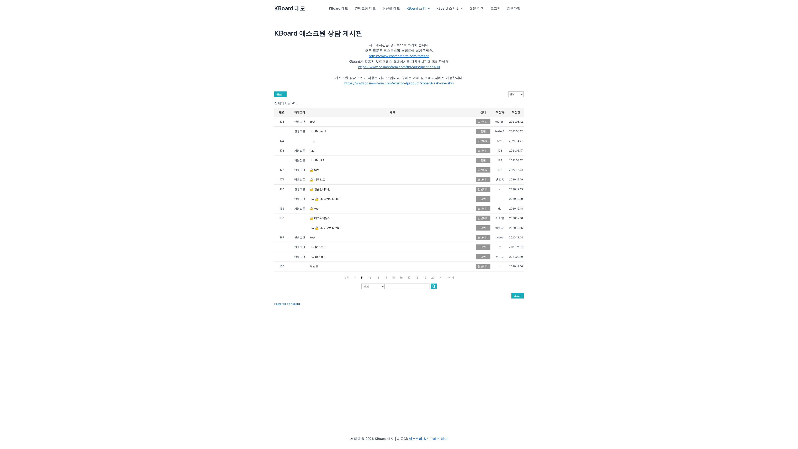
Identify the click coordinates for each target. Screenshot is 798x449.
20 (433, 277)
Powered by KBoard (287, 303)
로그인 (495, 8)
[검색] (434, 286)
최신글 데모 (391, 8)
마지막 (450, 277)
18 (416, 277)
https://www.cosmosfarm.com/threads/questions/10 (399, 67)
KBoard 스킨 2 (447, 8)
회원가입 (513, 8)
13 (377, 277)
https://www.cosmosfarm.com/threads (399, 56)
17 (409, 277)
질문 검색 (476, 8)
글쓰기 (280, 94)
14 (385, 277)
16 (401, 277)
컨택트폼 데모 (365, 8)
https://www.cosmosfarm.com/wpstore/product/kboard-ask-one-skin (399, 83)
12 (369, 277)
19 (424, 277)
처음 (346, 277)
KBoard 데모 (289, 8)
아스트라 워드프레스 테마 (428, 439)
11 (362, 277)
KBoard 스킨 (416, 8)
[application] (428, 8)
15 (393, 277)
